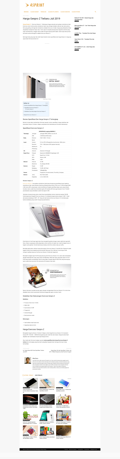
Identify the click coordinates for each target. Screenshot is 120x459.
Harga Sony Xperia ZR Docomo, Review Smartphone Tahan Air (30, 391)
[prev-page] (24, 441)
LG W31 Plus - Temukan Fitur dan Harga (85, 33)
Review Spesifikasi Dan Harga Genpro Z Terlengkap (36, 105)
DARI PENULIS (38, 375)
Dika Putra (35, 358)
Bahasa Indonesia (26, 387)
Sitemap (66, 449)
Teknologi (43, 11)
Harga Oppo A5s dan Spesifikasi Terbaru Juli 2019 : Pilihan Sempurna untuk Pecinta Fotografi (60, 351)
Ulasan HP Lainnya (53, 11)
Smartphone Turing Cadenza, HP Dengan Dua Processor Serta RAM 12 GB (30, 407)
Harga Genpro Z (27, 24)
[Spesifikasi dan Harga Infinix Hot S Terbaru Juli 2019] (63, 430)
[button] (95, 12)
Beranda (26, 11)
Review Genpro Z (30, 109)
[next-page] (26, 441)
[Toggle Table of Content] (46, 103)
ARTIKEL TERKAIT (28, 375)
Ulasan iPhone (76, 11)
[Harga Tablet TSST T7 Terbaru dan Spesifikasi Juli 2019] (63, 383)
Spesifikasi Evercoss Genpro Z (31, 107)
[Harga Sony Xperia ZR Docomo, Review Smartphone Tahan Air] (30, 383)
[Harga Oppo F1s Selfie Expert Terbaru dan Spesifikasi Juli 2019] (63, 399)
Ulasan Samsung (65, 11)
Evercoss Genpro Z (27, 183)
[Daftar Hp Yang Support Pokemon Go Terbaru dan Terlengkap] (63, 415)
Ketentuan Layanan (72, 449)
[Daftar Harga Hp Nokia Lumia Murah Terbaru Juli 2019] (47, 430)
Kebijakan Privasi (94, 449)
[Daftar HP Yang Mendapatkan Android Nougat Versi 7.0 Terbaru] (30, 415)
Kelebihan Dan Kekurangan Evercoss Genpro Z (35, 111)
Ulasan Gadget (34, 11)
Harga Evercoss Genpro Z (30, 114)
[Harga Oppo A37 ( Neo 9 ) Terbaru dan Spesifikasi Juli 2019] (30, 430)
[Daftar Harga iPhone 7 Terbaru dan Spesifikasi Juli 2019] (47, 383)
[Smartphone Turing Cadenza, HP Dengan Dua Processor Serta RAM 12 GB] (30, 399)
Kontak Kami (86, 449)
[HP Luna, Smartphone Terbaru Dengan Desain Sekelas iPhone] (47, 399)
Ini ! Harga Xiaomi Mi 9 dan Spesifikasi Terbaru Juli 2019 (33, 351)
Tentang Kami (80, 449)
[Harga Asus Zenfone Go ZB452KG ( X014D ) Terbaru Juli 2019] (47, 415)
